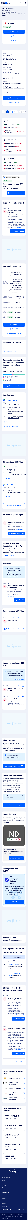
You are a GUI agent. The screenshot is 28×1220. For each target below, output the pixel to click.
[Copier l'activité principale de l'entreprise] (23, 282)
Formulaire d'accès (8, 555)
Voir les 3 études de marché (14, 1062)
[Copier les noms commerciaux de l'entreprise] (23, 307)
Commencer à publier (19, 679)
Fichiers (3, 1182)
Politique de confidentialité (7, 1216)
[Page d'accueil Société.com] (5, 3)
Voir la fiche (7, 478)
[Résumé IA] (14, 618)
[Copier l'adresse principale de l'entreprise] (23, 82)
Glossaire (4, 1198)
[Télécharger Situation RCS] (23, 317)
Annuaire (4, 1185)
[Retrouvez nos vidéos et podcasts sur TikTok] (23, 1209)
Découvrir (14, 901)
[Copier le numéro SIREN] (11, 54)
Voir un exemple (17, 227)
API (2, 1187)
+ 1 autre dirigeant (19, 88)
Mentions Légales (18, 1216)
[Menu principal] (25, 3)
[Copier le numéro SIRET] (15, 59)
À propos (3, 1214)
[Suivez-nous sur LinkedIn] (11, 1209)
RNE (8, 92)
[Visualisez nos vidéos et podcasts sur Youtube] (19, 1209)
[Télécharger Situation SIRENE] (23, 312)
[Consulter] (19, 618)
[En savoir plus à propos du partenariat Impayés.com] (24, 1093)
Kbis (15, 112)
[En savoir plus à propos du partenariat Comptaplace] (24, 1088)
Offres (3, 1180)
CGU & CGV (10, 1214)
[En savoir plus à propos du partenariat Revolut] (24, 1083)
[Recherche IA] (7, 111)
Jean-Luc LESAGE (8, 88)
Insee (4, 92)
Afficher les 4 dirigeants (14, 505)
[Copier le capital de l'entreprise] (23, 302)
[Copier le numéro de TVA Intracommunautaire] (14, 64)
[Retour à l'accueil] (14, 1171)
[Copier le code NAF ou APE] (23, 73)
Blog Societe (4, 1206)
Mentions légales (14, 102)
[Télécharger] (23, 618)
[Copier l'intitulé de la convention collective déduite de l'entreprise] (23, 297)
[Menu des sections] (3, 111)
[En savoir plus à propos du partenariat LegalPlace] (24, 1078)
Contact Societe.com (7, 1196)
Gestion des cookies (19, 1214)
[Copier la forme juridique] (12, 78)
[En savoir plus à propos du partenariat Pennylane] (24, 1098)
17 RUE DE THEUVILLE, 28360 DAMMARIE (15, 83)
